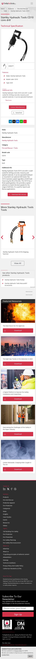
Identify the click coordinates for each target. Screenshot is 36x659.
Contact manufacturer (18, 107)
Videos (5, 525)
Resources (6, 523)
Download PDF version (19, 194)
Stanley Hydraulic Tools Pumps (14, 280)
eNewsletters (7, 557)
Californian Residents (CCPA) (12, 568)
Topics (5, 528)
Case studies (7, 517)
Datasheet (19, 113)
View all (17, 263)
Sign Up (18, 614)
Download (18, 330)
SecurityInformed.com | (8, 645)
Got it (30, 656)
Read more (9, 100)
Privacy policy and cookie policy (13, 566)
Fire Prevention (8, 537)
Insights (5, 514)
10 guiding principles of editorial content (16, 554)
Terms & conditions (9, 563)
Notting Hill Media (14, 637)
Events (5, 520)
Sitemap (5, 560)
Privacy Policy (18, 651)
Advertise (6, 549)
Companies (6, 508)
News (5, 511)
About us (6, 551)
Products (6, 497)
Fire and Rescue (8, 500)
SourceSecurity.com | (21, 645)
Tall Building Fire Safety (10, 531)
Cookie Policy (5, 655)
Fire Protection (7, 506)
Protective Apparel (9, 503)
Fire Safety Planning (9, 540)
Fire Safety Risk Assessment (12, 543)
